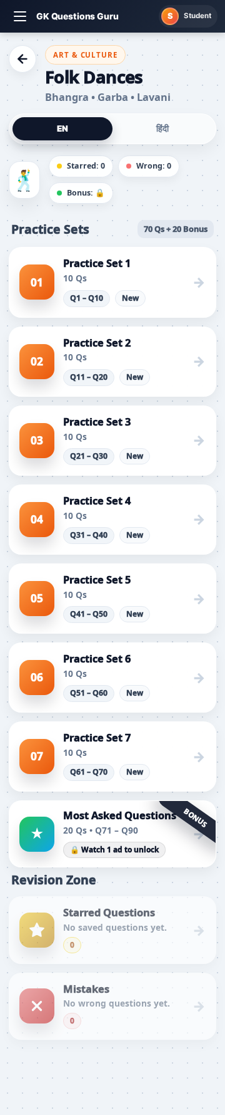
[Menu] (20, 16)
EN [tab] (62, 128)
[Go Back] (22, 59)
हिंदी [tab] (162, 128)
